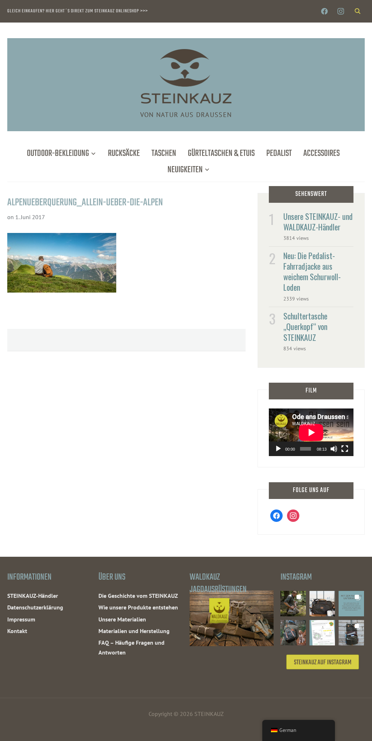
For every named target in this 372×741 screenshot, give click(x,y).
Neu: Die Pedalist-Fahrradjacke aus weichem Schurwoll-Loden (312, 271)
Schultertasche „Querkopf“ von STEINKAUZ (305, 326)
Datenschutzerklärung (35, 607)
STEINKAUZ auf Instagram (322, 662)
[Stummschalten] (333, 448)
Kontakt (17, 631)
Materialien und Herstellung (134, 631)
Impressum (21, 619)
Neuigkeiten (185, 170)
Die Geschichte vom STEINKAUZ (138, 595)
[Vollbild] (344, 448)
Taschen (163, 153)
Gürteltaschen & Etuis (221, 153)
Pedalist (279, 153)
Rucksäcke (124, 153)
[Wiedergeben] (278, 448)
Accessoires (321, 153)
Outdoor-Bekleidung (58, 153)
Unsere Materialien (122, 619)
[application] (311, 432)
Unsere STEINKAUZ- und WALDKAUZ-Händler (318, 221)
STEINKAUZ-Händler (32, 595)
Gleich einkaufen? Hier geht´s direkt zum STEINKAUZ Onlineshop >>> (77, 11)
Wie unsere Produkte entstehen (138, 607)
